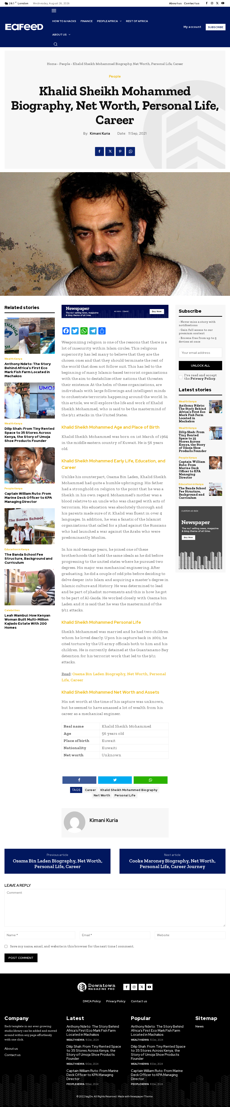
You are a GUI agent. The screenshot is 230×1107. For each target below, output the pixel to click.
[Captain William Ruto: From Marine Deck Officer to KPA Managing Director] (29, 465)
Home (51, 64)
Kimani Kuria (100, 133)
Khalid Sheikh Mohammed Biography (128, 790)
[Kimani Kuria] (75, 822)
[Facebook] (206, 3)
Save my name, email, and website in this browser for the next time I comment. (72, 946)
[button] (55, 44)
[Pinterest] (120, 151)
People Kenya (13, 488)
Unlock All (200, 366)
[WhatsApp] (130, 151)
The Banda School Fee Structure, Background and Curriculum (28, 558)
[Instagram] (212, 3)
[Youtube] (223, 3)
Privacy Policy (202, 378)
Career (90, 790)
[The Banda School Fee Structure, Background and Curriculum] (29, 526)
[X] (217, 3)
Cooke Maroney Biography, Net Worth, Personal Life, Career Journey (172, 863)
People (64, 64)
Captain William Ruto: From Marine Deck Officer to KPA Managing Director (28, 497)
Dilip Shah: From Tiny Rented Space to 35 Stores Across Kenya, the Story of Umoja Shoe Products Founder (29, 434)
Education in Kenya (16, 549)
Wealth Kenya (13, 358)
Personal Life (125, 795)
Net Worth (102, 795)
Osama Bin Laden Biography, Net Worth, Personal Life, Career (57, 863)
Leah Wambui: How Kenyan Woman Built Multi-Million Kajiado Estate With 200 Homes (27, 621)
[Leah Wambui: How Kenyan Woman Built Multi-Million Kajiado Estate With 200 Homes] (29, 587)
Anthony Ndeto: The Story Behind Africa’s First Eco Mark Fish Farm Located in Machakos (27, 370)
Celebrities (12, 610)
